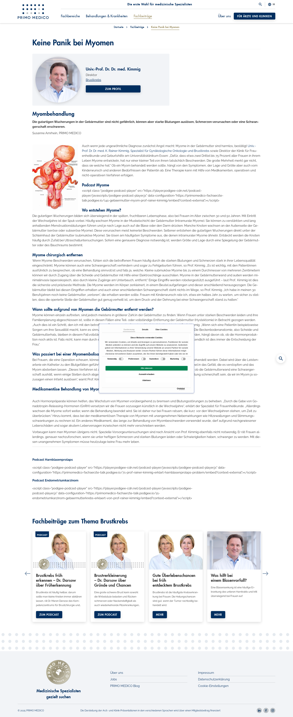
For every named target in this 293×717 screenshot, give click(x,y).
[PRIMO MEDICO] (33, 11)
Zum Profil (113, 89)
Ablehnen (146, 380)
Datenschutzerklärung (214, 679)
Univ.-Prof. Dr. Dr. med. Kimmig (113, 69)
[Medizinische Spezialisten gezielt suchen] (280, 358)
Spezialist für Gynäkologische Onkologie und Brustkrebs (169, 151)
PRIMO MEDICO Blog (125, 686)
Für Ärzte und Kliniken (254, 16)
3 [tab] (141, 624)
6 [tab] (155, 624)
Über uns (224, 16)
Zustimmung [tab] (128, 330)
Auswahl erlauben (146, 374)
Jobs (113, 679)
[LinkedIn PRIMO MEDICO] (259, 710)
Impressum (206, 673)
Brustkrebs (93, 80)
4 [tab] (146, 624)
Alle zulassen (146, 368)
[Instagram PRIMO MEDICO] (272, 710)
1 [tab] (132, 624)
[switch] (143, 359)
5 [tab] (151, 624)
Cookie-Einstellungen (213, 686)
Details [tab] (145, 330)
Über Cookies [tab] (162, 330)
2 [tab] (137, 624)
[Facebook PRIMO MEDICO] (266, 710)
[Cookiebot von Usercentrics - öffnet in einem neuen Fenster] (177, 389)
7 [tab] (160, 624)
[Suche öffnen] (260, 4)
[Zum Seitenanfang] (280, 709)
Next (265, 573)
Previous (27, 573)
